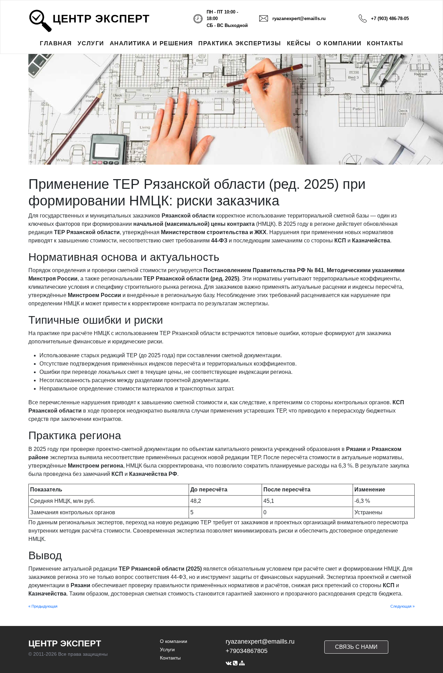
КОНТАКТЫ (385, 43)
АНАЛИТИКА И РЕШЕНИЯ (151, 43)
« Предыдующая (42, 606)
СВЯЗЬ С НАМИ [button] (356, 647)
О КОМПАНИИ (338, 43)
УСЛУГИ (91, 43)
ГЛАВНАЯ (56, 43)
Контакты (170, 658)
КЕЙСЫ (299, 43)
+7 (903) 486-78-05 (390, 18)
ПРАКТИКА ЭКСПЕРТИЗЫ (239, 43)
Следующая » (402, 606)
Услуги (167, 649)
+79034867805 (247, 650)
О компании (173, 641)
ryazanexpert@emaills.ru (299, 18)
